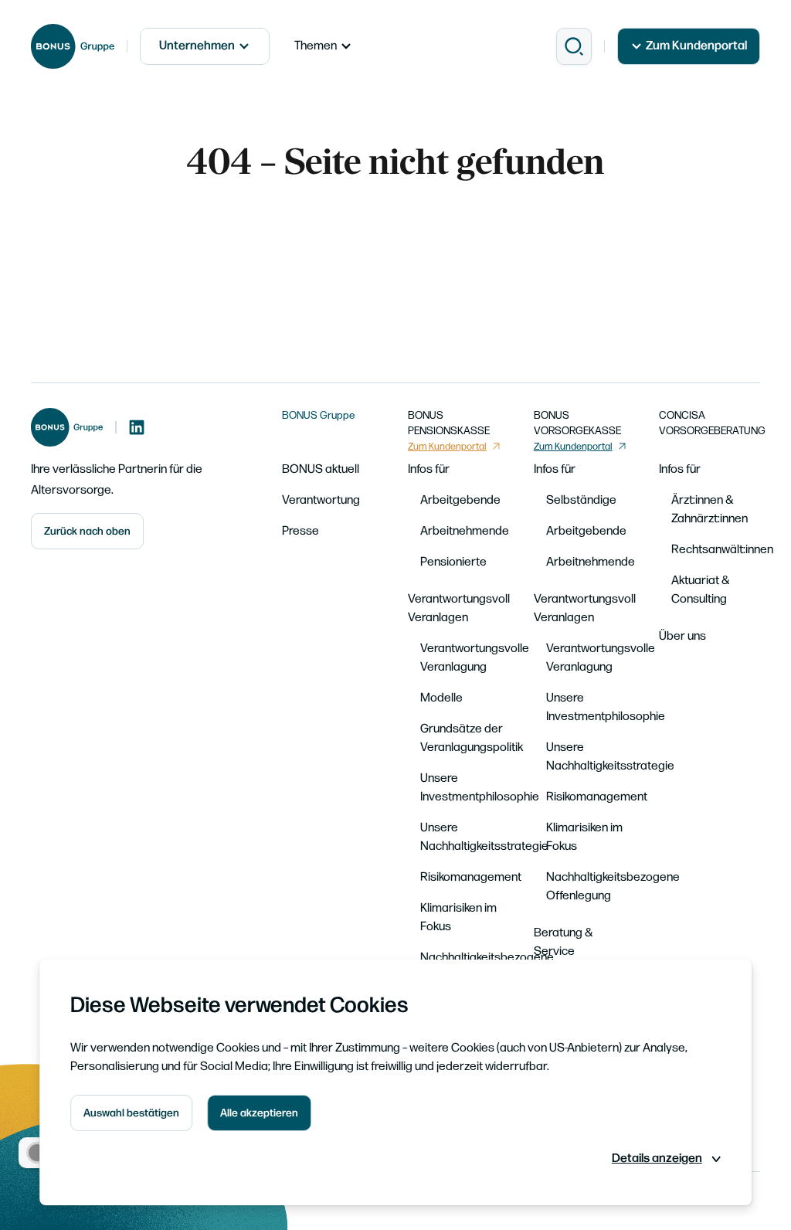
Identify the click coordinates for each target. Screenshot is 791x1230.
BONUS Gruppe (318, 415)
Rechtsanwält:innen (722, 549)
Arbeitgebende (460, 500)
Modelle (441, 698)
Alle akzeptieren (259, 1113)
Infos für (429, 469)
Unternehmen (197, 46)
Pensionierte (453, 562)
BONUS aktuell (320, 469)
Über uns (682, 636)
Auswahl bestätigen (131, 1113)
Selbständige (581, 500)
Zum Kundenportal (696, 46)
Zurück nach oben (87, 531)
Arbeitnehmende (464, 531)
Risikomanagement (470, 877)
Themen (315, 46)
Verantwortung (321, 500)
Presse (300, 531)
